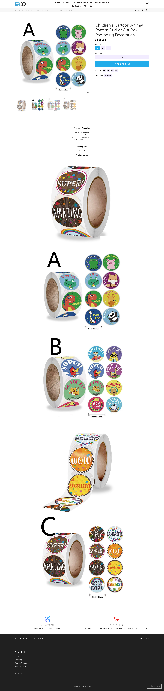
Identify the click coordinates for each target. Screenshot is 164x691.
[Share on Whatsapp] (146, 10)
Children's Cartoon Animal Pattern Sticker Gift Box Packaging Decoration (46, 10)
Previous (18, 58)
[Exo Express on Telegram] (148, 638)
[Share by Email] (148, 10)
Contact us (76, 6)
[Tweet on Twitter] (144, 10)
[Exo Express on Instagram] (143, 638)
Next (89, 58)
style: (98, 44)
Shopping (67, 2)
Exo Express (87, 686)
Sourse (108, 75)
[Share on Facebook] (142, 10)
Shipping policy (102, 2)
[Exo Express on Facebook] (141, 638)
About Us (88, 6)
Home (57, 2)
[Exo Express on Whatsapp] (146, 638)
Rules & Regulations (83, 2)
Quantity (98, 53)
